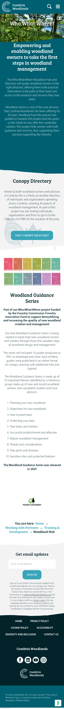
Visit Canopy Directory (32, 235)
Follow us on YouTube (35, 660)
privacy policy (39, 600)
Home (39, 523)
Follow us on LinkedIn (28, 660)
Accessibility (45, 628)
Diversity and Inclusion (20, 634)
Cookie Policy (20, 628)
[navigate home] (16, 7)
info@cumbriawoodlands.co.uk (37, 595)
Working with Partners (21, 528)
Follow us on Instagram (43, 660)
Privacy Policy (39, 621)
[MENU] (58, 6)
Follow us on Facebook (20, 660)
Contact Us (51, 634)
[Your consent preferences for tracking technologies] (58, 703)
